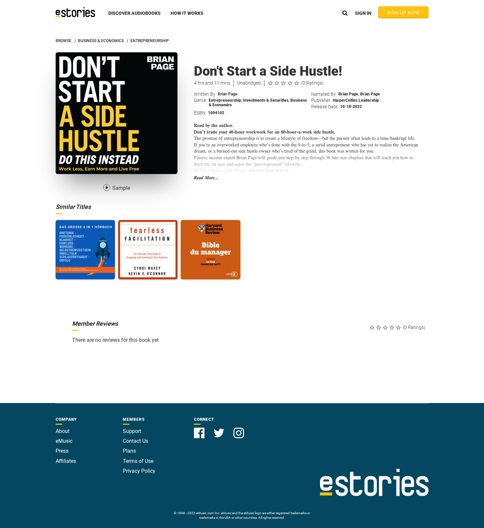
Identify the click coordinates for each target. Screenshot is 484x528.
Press (62, 451)
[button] (134, 17)
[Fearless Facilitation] (147, 249)
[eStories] (75, 12)
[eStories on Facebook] (200, 429)
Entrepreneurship (225, 100)
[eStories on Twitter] (219, 429)
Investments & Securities (266, 100)
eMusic (64, 441)
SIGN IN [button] (363, 13)
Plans (129, 451)
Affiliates (66, 461)
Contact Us (135, 441)
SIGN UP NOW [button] (403, 12)
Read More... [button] (206, 178)
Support (132, 431)
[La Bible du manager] (210, 249)
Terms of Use (138, 461)
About (62, 431)
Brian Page (227, 94)
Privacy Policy (139, 471)
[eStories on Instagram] (238, 429)
